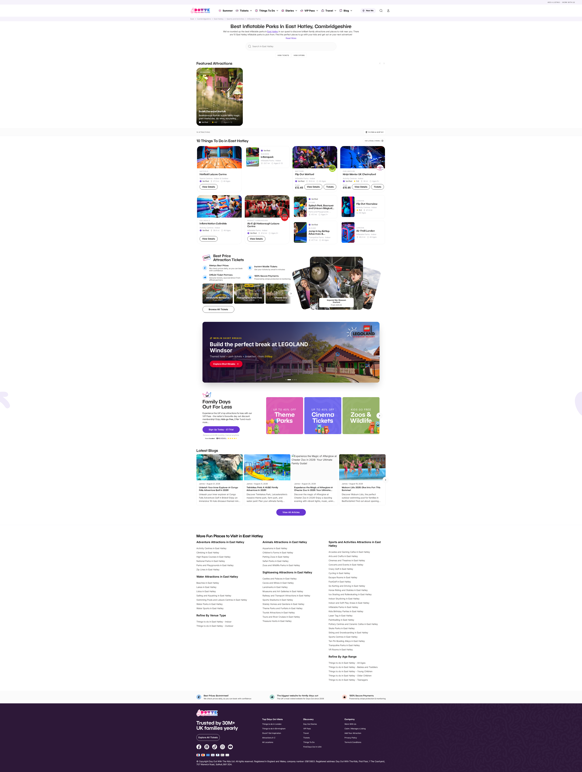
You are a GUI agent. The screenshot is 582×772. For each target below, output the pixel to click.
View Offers (299, 55)
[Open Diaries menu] (296, 10)
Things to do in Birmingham (274, 728)
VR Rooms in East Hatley (341, 649)
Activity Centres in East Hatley (211, 548)
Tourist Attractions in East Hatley (279, 612)
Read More (291, 38)
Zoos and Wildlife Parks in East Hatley (281, 565)
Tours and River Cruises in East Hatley (281, 616)
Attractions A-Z (268, 738)
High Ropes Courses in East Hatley (213, 556)
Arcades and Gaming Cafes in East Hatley (349, 552)
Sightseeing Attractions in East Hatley (287, 572)
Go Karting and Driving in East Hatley (347, 586)
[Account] (388, 10)
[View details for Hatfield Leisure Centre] (219, 169)
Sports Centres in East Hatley (343, 636)
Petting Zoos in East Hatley (276, 556)
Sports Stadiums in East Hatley (278, 600)
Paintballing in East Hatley (341, 620)
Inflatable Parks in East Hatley (343, 607)
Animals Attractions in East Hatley (285, 542)
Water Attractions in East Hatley (217, 576)
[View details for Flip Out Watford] (315, 169)
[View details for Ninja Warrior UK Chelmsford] (362, 169)
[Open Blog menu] (352, 10)
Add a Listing (554, 2)
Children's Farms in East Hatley (278, 552)
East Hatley (219, 19)
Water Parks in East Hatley (209, 604)
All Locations (267, 742)
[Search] (381, 10)
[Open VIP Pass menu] (317, 10)
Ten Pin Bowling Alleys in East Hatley (347, 641)
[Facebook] (198, 747)
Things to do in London (271, 724)
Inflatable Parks (254, 19)
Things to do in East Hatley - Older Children (350, 675)
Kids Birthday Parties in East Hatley (346, 611)
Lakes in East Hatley (206, 587)
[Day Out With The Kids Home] (200, 10)
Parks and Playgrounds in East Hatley (215, 565)
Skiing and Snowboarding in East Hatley (348, 632)
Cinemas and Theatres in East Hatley (347, 560)
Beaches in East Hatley (207, 583)
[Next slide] (384, 63)
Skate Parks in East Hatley (342, 628)
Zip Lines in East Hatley (207, 569)
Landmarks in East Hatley (275, 587)
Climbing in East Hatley (207, 552)
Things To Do (267, 10)
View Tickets (283, 55)
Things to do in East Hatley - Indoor (213, 621)
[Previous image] (200, 157)
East (192, 19)
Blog (346, 10)
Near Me (369, 10)
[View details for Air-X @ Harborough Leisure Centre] (267, 219)
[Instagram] (222, 747)
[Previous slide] (379, 63)
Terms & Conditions (353, 742)
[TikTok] (214, 747)
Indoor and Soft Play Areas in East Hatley (349, 603)
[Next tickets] (291, 293)
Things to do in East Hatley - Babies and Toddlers (353, 667)
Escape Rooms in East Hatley (343, 577)
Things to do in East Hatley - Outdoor (214, 626)
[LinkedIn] (206, 747)
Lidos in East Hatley (206, 591)
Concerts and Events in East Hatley (346, 564)
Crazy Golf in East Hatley (341, 569)
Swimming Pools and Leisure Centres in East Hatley (221, 600)
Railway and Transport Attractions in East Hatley (286, 595)
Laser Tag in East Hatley (341, 615)
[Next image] (238, 157)
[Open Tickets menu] (251, 10)
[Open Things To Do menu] (278, 10)
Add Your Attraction (353, 733)
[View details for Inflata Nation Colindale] (219, 219)
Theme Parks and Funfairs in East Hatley (283, 608)
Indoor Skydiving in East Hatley (344, 598)
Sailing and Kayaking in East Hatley (213, 595)
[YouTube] (230, 747)
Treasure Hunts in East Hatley (277, 621)
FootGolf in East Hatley (340, 581)
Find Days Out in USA (312, 747)
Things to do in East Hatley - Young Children (350, 671)
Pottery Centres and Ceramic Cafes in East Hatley (353, 624)
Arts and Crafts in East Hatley (343, 556)
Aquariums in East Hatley (275, 548)
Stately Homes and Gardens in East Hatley (283, 604)
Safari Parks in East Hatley (276, 561)
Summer (228, 10)
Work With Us (568, 2)
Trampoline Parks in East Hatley (344, 645)
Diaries (290, 10)
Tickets (244, 10)
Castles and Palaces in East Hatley (280, 578)
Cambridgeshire (204, 19)
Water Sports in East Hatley (210, 608)
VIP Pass (309, 10)
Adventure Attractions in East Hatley (220, 542)
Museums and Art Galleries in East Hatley (283, 591)
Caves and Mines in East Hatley (278, 583)
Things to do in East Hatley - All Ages (347, 663)
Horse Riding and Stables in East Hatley (348, 590)
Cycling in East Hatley (339, 573)
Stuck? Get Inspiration (271, 733)
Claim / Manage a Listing (355, 728)
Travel (329, 10)
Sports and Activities (235, 19)
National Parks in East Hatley (210, 561)
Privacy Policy (351, 738)
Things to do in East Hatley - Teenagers (348, 680)
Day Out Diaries (310, 724)
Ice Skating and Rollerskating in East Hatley (350, 594)
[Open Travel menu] (336, 10)
